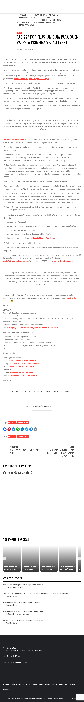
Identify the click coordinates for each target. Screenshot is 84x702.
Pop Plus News (53, 15)
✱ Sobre (23, 15)
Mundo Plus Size (23, 22)
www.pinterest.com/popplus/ (24, 375)
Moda (48, 17)
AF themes (73, 698)
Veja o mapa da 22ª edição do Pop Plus (42, 406)
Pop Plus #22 (23, 423)
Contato (32, 17)
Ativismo (31, 25)
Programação (23, 17)
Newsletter (50, 22)
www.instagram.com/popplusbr (26, 363)
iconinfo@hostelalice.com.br (15, 261)
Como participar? (41, 15)
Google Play (37, 238)
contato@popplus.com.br (17, 662)
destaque (9, 587)
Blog (19, 33)
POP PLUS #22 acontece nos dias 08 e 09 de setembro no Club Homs (42, 391)
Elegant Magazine (59, 698)
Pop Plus (22, 50)
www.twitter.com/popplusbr (22, 366)
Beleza (44, 22)
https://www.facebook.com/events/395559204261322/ (33, 327)
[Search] (77, 16)
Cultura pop (23, 25)
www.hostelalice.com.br (62, 261)
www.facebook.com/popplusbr (23, 360)
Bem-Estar (38, 22)
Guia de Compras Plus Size (52, 20)
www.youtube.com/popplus (22, 372)
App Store (50, 238)
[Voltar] (4, 558)
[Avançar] (79, 558)
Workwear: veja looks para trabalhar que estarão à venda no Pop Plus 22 (60, 451)
